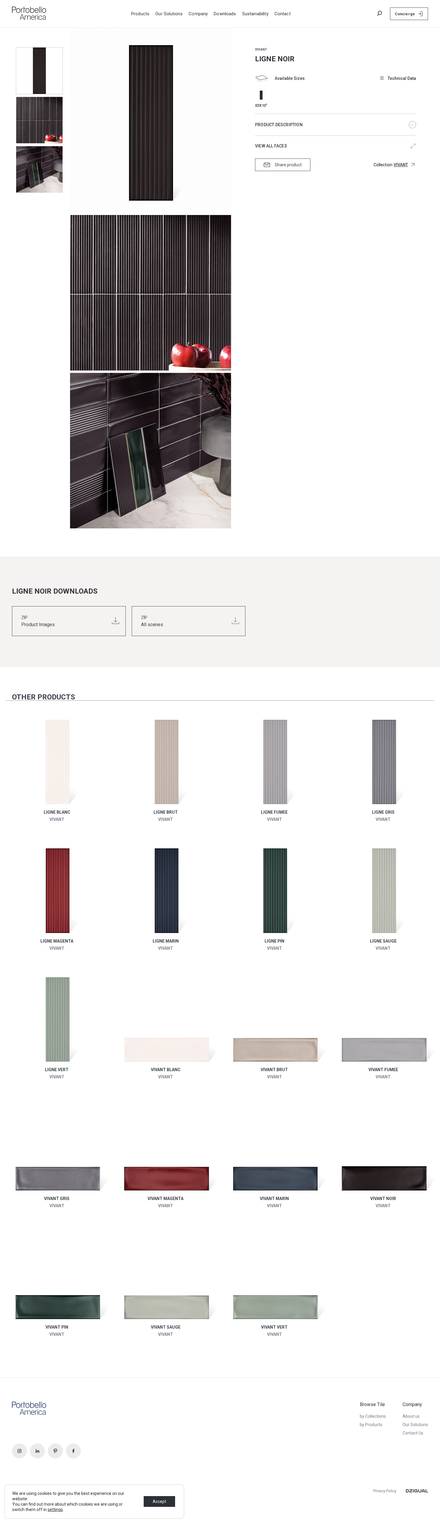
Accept (159, 1501)
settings (55, 1509)
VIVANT (261, 49)
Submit (367, 10)
